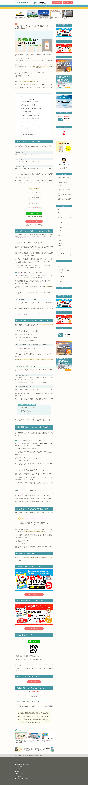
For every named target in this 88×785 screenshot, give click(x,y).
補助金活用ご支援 (64, 253)
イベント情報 (64, 217)
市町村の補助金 (64, 243)
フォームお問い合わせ (34, 221)
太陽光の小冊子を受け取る (34, 594)
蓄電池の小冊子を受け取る (34, 628)
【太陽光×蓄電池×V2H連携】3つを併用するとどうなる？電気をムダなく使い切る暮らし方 (64, 184)
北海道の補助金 (64, 227)
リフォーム (64, 225)
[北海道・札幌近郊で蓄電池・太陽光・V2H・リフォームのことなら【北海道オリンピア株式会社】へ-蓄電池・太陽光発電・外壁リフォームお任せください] (21, 3)
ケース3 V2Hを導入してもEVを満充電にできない (30, 118)
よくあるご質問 (61, 276)
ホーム (20, 5)
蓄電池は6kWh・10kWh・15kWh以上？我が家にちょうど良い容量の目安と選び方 (65, 199)
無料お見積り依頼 (69, 2)
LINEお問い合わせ (34, 213)
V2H (64, 212)
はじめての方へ (29, 5)
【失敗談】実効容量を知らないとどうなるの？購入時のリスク (32, 113)
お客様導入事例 (19, 769)
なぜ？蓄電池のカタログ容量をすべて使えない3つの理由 (31, 101)
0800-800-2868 (42, 2)
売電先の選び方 (64, 235)
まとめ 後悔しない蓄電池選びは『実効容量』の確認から (31, 120)
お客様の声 (39, 5)
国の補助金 (64, 232)
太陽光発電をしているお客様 (64, 269)
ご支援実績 (68, 5)
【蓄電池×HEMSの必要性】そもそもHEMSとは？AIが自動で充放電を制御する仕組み (64, 178)
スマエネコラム (64, 222)
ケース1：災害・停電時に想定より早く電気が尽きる (30, 115)
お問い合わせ (58, 2)
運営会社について (19, 773)
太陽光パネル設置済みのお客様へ (22, 764)
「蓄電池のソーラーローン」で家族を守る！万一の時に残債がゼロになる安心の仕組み (64, 194)
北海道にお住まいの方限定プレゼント (27, 122)
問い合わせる (34, 681)
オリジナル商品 (58, 5)
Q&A (64, 209)
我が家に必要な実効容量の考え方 (27, 111)
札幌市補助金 (64, 245)
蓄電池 (64, 250)
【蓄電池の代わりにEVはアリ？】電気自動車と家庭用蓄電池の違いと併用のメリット (64, 189)
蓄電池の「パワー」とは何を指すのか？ (28, 99)
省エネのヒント (64, 248)
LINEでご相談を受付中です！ (26, 128)
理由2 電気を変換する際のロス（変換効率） (29, 104)
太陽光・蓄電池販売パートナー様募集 (23, 778)
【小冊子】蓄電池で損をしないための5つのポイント (30, 126)
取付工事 (64, 230)
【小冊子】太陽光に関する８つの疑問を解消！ (29, 124)
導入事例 (64, 240)
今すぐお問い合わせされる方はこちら (27, 130)
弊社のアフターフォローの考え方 (64, 270)
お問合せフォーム (48, 5)
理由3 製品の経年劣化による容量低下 (28, 105)
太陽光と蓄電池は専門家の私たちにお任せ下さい (29, 134)
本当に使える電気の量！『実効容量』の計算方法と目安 (31, 108)
